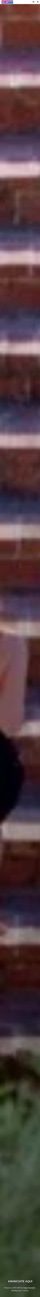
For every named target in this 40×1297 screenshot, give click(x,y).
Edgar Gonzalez (29, 1287)
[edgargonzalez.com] (7, 2)
